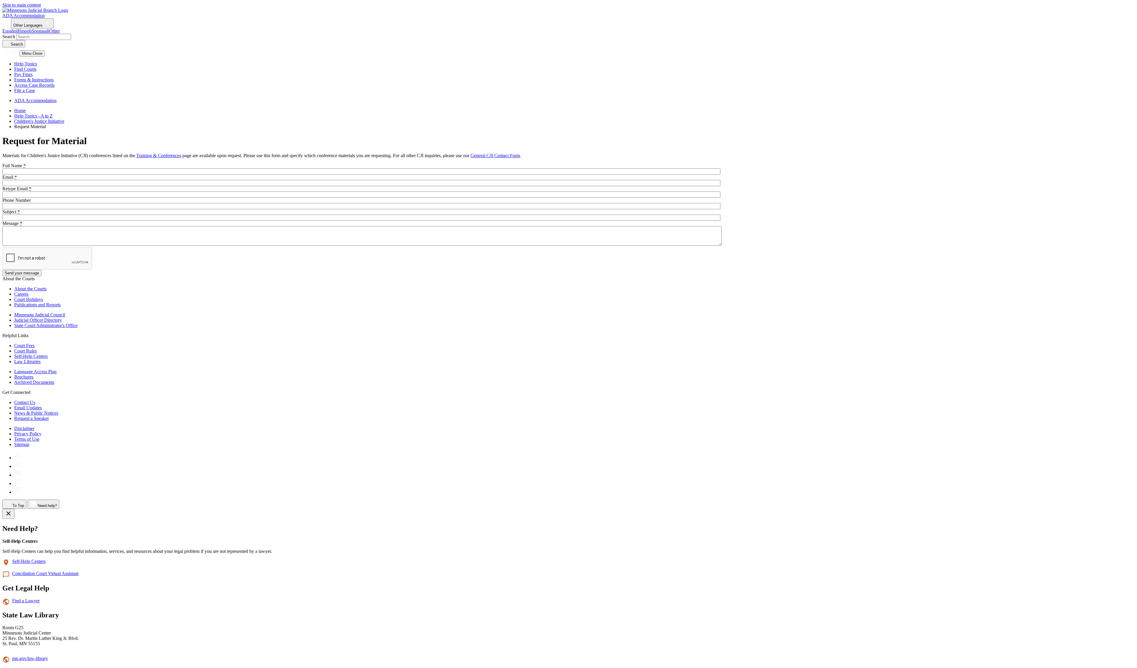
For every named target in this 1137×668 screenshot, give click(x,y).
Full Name (14, 165)
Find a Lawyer (26, 600)
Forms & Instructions (34, 79)
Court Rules (25, 350)
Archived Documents (34, 382)
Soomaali (40, 30)
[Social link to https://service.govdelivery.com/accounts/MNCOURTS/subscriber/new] (18, 483)
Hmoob (24, 30)
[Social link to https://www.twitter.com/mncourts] (18, 466)
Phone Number (16, 200)
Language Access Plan (35, 371)
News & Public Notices (36, 413)
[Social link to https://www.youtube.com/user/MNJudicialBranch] (18, 474)
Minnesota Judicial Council (39, 314)
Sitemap (21, 444)
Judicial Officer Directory (38, 320)
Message (12, 223)
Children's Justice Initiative (39, 121)
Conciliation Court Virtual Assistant (45, 573)
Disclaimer (24, 428)
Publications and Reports (37, 304)
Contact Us (24, 402)
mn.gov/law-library (30, 658)
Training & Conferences (158, 155)
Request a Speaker (31, 418)
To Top (17, 505)
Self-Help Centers (31, 356)
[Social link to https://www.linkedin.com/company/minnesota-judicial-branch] (18, 492)
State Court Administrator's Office (46, 325)
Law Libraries (27, 361)
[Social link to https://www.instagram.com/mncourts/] (18, 457)
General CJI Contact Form (495, 155)
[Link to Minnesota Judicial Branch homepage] (35, 10)
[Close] (8, 514)
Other (54, 30)
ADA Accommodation (23, 15)
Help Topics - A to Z (33, 115)
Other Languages (28, 25)
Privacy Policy (27, 433)
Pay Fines (23, 74)
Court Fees (24, 345)
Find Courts (25, 69)
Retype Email (16, 188)
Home (20, 110)
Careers (21, 294)
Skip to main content (21, 4)
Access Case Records (34, 85)
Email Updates (28, 407)
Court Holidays (28, 299)
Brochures (23, 376)
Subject (11, 211)
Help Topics (25, 63)
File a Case (24, 90)
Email (9, 177)
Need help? (46, 505)
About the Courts (30, 288)
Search (8, 36)
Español (9, 30)
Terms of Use (26, 439)
